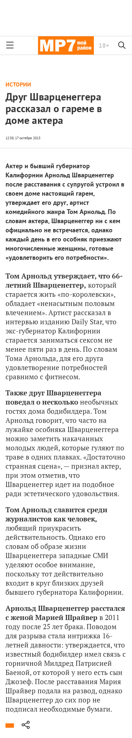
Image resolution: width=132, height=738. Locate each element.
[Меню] (10, 45)
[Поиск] (122, 45)
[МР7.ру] (66, 45)
